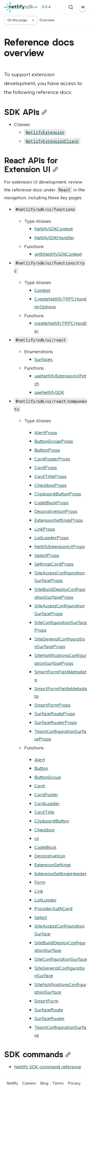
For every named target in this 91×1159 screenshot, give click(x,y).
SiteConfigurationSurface (60, 959)
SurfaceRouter (49, 1018)
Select (40, 917)
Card (39, 785)
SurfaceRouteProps (54, 713)
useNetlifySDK (49, 392)
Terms (58, 1083)
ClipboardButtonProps (57, 493)
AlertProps (45, 432)
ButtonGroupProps (53, 441)
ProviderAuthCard (53, 908)
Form (39, 882)
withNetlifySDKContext (58, 254)
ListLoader (45, 900)
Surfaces (43, 359)
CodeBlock (45, 847)
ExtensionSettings (52, 864)
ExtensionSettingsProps (58, 520)
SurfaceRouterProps (55, 722)
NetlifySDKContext (53, 228)
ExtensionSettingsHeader (60, 873)
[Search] (71, 7)
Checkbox (44, 829)
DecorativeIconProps (55, 511)
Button (41, 768)
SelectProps (46, 555)
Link (38, 891)
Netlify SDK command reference (47, 1066)
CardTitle (44, 812)
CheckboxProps (50, 485)
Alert (39, 759)
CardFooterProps (52, 459)
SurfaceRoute (48, 1009)
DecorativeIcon (49, 855)
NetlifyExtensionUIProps (59, 546)
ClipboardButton (51, 821)
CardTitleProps (50, 476)
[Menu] (83, 7)
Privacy (74, 1083)
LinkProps (44, 529)
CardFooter (46, 794)
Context (42, 290)
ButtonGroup (47, 777)
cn (36, 838)
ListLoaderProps (51, 537)
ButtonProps (47, 450)
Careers (29, 1083)
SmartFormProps (52, 705)
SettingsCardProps (54, 564)
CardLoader (47, 803)
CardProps (45, 467)
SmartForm (46, 1001)
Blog (44, 1083)
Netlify (12, 1083)
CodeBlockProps (51, 502)
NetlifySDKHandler (54, 237)
